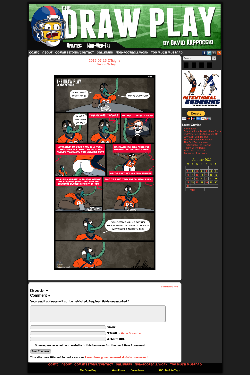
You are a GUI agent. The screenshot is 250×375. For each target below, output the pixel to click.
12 (197, 174)
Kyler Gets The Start (194, 150)
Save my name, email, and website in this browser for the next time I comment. (90, 345)
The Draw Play (125, 26)
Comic (34, 53)
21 (206, 178)
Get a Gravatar (131, 333)
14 (206, 174)
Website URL (116, 339)
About (47, 53)
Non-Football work (132, 53)
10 (188, 174)
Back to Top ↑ (172, 370)
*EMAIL (124, 333)
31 (188, 185)
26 (197, 182)
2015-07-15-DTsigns (104, 60)
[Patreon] (194, 66)
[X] (201, 66)
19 (197, 178)
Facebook (204, 52)
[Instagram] (209, 66)
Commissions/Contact (74, 53)
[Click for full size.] (104, 268)
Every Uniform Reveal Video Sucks (202, 131)
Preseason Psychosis (195, 153)
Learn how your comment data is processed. (116, 357)
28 (206, 182)
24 (188, 182)
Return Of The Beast (194, 147)
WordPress (118, 370)
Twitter (209, 52)
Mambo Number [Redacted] (198, 139)
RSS (219, 52)
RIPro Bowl (190, 128)
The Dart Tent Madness (196, 142)
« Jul (192, 189)
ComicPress (137, 370)
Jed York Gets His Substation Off (201, 134)
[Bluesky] (186, 66)
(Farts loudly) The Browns (197, 145)
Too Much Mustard (167, 53)
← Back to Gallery (104, 64)
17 (188, 178)
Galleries (105, 53)
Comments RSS (169, 286)
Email (214, 52)
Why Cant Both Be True (196, 137)
